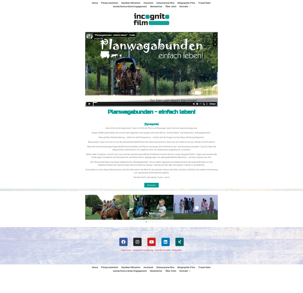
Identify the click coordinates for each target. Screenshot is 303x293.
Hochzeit (148, 3)
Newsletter (156, 6)
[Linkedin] (165, 242)
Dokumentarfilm (165, 3)
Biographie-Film (186, 3)
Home (95, 3)
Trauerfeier (204, 3)
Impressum (126, 250)
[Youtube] (151, 242)
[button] (87, 207)
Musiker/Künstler (131, 3)
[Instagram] (137, 242)
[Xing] (179, 242)
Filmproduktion (109, 3)
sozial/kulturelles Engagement (130, 6)
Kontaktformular (163, 250)
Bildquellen (177, 250)
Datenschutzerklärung (143, 250)
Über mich (170, 6)
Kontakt (183, 6)
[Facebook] (123, 242)
